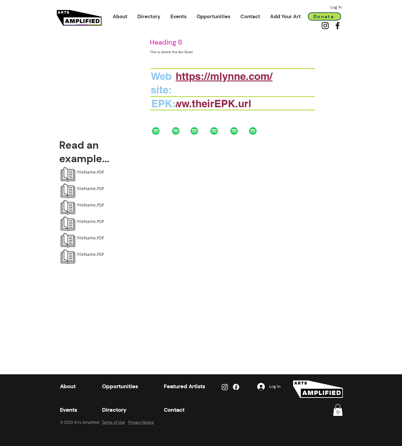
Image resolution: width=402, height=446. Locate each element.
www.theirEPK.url (208, 103)
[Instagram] (325, 25)
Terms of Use (113, 422)
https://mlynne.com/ (224, 76)
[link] (338, 410)
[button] (120, 16)
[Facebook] (337, 25)
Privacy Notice (141, 422)
